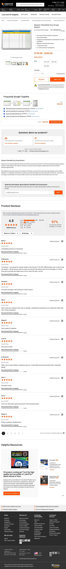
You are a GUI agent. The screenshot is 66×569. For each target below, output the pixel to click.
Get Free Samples (59, 5)
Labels (18, 9)
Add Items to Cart (56, 122)
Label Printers (11, 10)
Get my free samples (11, 493)
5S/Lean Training (44, 14)
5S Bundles (34, 14)
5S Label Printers (56, 14)
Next (63, 495)
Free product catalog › (11, 143)
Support (36, 9)
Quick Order (53, 10)
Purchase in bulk (61, 73)
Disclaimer (37, 538)
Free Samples (23, 522)
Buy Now (41, 79)
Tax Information (38, 527)
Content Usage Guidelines (38, 530)
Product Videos (23, 526)
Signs (22, 9)
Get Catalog (51, 5)
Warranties (52, 531)
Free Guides (22, 520)
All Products (27, 10)
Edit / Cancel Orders (9, 540)
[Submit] (18, 4)
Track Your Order (54, 527)
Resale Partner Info (39, 523)
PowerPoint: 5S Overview (54, 477)
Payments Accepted (54, 533)
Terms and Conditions (40, 536)
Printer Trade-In (53, 535)
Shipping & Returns (54, 529)
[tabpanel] (50, 465)
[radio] (33, 220)
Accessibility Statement (37, 533)
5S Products (24, 14)
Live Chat (51, 525)
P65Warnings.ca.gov (44, 88)
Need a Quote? (38, 57)
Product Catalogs (24, 524)
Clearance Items (8, 531)
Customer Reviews (24, 527)
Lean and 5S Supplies (10, 15)
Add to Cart (57, 79)
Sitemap (21, 531)
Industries (7, 526)
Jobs (35, 522)
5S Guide (52, 460)
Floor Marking (4, 10)
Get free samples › (40, 143)
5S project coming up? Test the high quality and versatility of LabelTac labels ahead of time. (18, 474)
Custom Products (9, 524)
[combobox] (30, 5)
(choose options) (39, 108)
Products (6, 520)
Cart (63, 9)
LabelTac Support (54, 522)
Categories (7, 522)
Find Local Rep (46, 10)
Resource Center (23, 518)
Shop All (6, 518)
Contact (51, 523)
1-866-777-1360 (58, 2)
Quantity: (37, 70)
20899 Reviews (12, 228)
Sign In (59, 10)
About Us (40, 10)
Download (52, 469)
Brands (6, 527)
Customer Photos (24, 529)
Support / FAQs (53, 520)
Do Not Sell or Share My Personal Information (22, 564)
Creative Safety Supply (18, 566)
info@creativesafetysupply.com (39, 151)
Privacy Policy (7, 564)
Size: (35, 61)
